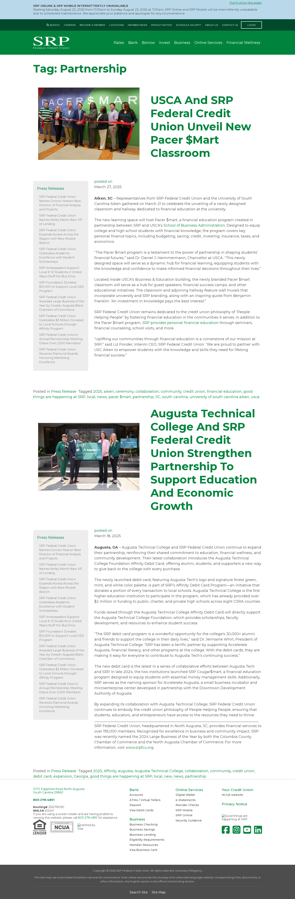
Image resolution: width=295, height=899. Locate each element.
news (102, 397)
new (168, 776)
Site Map (159, 892)
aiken (109, 391)
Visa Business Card (143, 850)
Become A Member (92, 24)
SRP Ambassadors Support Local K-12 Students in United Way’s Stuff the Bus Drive (60, 272)
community (171, 391)
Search (54, 24)
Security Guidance (189, 820)
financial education (224, 391)
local (91, 397)
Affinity (110, 771)
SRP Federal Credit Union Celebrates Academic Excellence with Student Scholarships (57, 255)
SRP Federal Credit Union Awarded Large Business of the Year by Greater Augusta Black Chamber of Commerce (61, 303)
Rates (119, 42)
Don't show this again (246, 3)
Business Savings (142, 829)
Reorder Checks (187, 805)
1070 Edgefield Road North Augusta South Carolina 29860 (58, 790)
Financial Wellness (243, 42)
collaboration (147, 391)
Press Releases (50, 188)
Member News (137, 24)
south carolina (175, 397)
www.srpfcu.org (140, 747)
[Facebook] (226, 829)
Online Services (208, 42)
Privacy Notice (161, 24)
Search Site (139, 892)
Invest (164, 42)
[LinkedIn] (258, 829)
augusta (125, 771)
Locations (116, 24)
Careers (70, 24)
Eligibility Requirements (146, 839)
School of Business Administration (194, 225)
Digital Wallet (185, 795)
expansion (62, 776)
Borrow (148, 42)
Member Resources (143, 845)
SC (158, 397)
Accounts (136, 795)
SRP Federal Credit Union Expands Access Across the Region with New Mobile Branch (59, 236)
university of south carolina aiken (219, 397)
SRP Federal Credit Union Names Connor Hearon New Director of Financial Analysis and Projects (60, 203)
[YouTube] (247, 829)
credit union (194, 391)
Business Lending (142, 834)
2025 (97, 391)
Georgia (81, 776)
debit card (42, 776)
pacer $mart (120, 397)
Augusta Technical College (159, 771)
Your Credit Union (237, 790)
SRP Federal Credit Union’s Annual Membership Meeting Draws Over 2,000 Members (60, 339)
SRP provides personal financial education (180, 323)
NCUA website (232, 795)
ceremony (125, 391)
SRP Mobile (184, 810)
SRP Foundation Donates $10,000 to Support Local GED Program (61, 287)
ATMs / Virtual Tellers (145, 800)
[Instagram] (236, 829)
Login (251, 24)
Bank (133, 42)
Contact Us (230, 24)
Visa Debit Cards (141, 810)
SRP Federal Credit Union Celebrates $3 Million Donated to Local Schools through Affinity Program (61, 322)
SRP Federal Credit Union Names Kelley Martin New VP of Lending (60, 220)
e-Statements (186, 800)
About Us (211, 24)
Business (182, 42)
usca (255, 397)
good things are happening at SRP (121, 776)
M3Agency (195, 870)
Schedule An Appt (188, 24)
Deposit (135, 805)
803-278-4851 (43, 800)
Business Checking (143, 824)
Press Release (63, 391)
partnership (143, 397)
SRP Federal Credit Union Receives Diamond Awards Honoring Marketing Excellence (58, 356)
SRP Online (184, 815)
